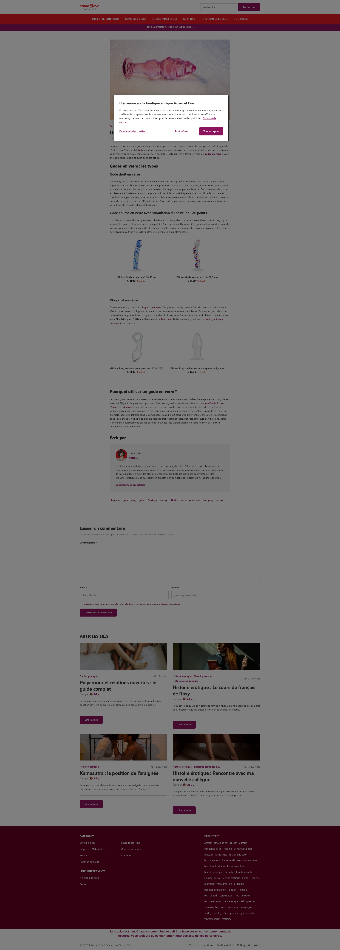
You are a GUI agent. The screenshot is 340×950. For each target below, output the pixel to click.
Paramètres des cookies (132, 131)
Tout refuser (181, 131)
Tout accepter (211, 131)
